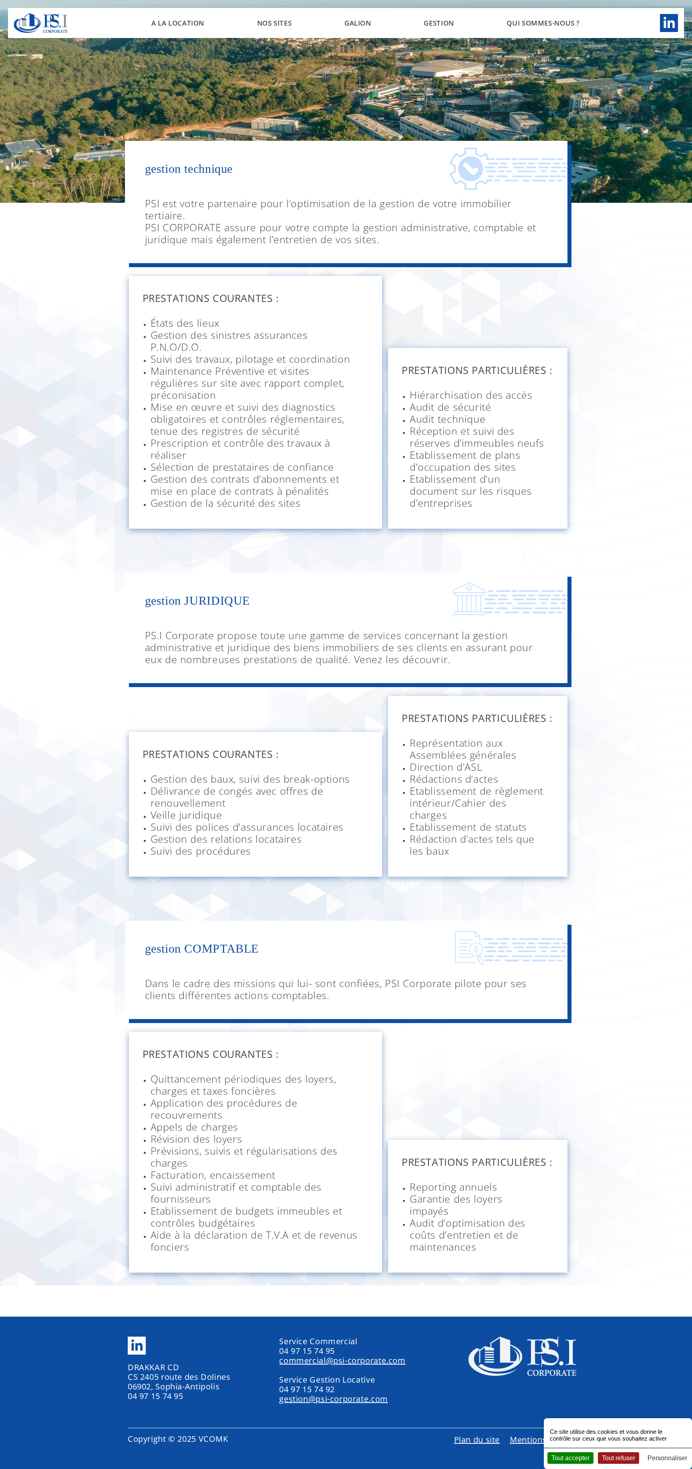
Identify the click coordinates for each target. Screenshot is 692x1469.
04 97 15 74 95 (155, 1396)
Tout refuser (618, 1458)
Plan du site (477, 1439)
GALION (357, 23)
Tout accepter (570, 1458)
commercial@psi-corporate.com (342, 1360)
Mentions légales (543, 1439)
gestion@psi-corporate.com (333, 1398)
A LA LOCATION (177, 23)
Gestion (439, 23)
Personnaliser (667, 1458)
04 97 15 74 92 (307, 1389)
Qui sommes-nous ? (543, 23)
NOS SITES (274, 23)
